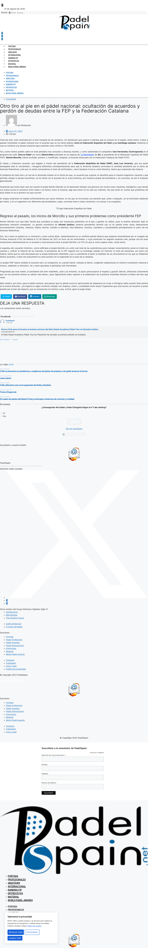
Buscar (4, 12)
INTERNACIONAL (14, 55)
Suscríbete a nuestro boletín (13, 681)
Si (4, 413)
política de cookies (34, 926)
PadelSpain (10, 321)
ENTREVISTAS (13, 61)
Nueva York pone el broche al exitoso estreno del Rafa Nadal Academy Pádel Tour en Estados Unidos (49, 329)
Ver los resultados (74, 429)
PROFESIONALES (14, 49)
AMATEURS (12, 52)
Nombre (45, 764)
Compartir (15, 339)
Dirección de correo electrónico (54, 755)
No (4, 416)
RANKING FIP (13, 58)
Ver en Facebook (5, 339)
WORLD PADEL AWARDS (17, 67)
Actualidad (11, 99)
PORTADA (12, 46)
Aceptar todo (15, 938)
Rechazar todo (15, 932)
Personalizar (32, 932)
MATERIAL (12, 64)
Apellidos (45, 774)
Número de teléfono (49, 783)
